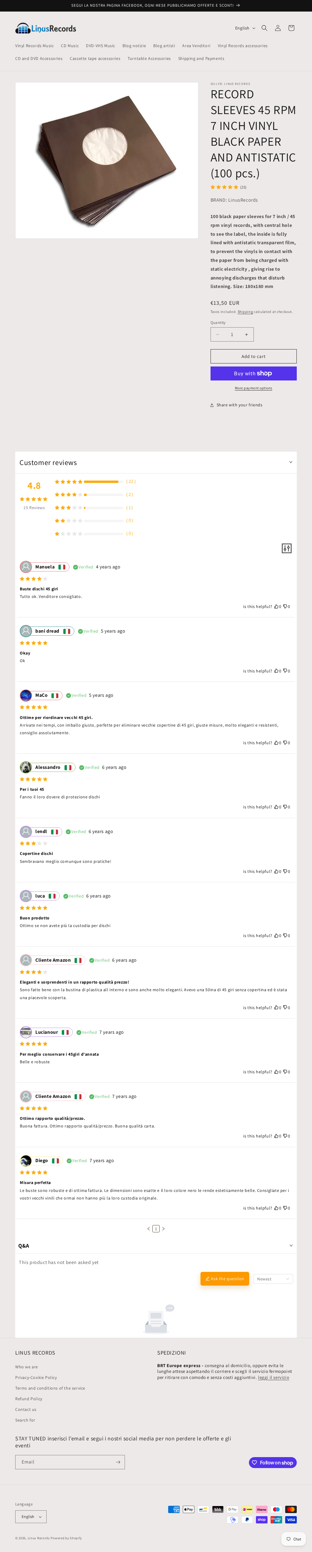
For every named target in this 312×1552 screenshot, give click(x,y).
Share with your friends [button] (240, 405)
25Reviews (34, 507)
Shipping (245, 311)
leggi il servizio (273, 1377)
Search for (25, 1420)
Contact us (26, 1409)
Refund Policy (28, 1398)
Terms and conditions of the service (50, 1388)
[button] (264, 28)
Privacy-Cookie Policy (36, 1377)
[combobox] (273, 1279)
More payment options (253, 388)
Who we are (26, 1367)
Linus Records (39, 1538)
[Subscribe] (118, 1462)
